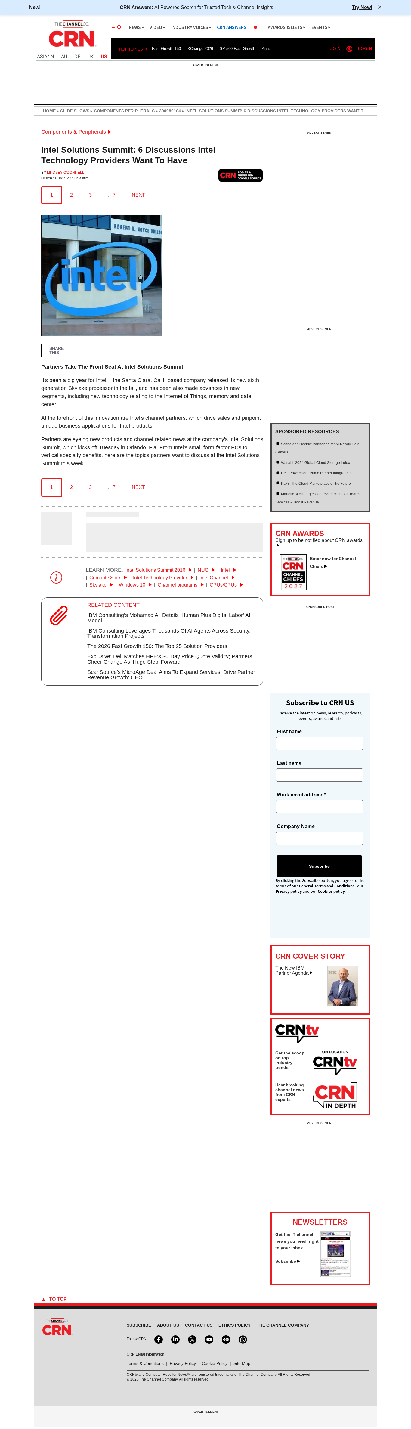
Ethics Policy (234, 1325)
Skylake (98, 584)
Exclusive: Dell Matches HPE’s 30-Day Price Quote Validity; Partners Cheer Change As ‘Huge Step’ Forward (169, 659)
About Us (168, 1325)
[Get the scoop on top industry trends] (335, 1064)
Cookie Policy (214, 1363)
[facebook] (158, 1339)
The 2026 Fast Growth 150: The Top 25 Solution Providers (157, 646)
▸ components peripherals (122, 110)
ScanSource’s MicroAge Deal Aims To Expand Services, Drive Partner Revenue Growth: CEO (171, 674)
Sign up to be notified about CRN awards (319, 540)
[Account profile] (349, 49)
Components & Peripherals (73, 132)
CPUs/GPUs (224, 584)
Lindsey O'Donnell (65, 172)
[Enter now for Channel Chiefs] (295, 588)
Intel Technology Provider (160, 577)
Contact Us (198, 1325)
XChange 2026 (200, 48)
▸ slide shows (72, 110)
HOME (49, 110)
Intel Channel (214, 577)
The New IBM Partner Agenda (292, 971)
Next (138, 195)
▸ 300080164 (168, 110)
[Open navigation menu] (116, 27)
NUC (204, 570)
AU (64, 56)
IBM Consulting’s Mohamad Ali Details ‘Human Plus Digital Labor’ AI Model (168, 618)
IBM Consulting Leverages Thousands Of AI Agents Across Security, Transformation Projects (169, 633)
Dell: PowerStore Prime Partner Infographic (316, 473)
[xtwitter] (191, 1339)
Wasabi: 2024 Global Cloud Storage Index (315, 463)
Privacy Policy (183, 1363)
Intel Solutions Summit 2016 (156, 570)
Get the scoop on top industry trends (289, 1060)
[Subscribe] (335, 1275)
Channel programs (178, 584)
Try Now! (362, 7)
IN (51, 56)
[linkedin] (174, 1339)
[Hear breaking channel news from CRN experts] (335, 1095)
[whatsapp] (242, 1339)
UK (91, 56)
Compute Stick (105, 577)
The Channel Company (283, 1325)
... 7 (112, 195)
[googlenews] (225, 1339)
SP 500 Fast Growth (237, 48)
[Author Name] (56, 541)
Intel (226, 570)
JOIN (335, 48)
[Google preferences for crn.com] (240, 175)
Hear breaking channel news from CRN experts (289, 1092)
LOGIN (365, 48)
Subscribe (285, 1261)
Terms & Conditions (145, 1363)
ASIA (42, 56)
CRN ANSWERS (231, 27)
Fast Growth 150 (166, 48)
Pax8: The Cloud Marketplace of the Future (316, 483)
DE (77, 56)
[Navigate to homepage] (71, 48)
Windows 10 (133, 584)
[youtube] (208, 1339)
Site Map (241, 1363)
